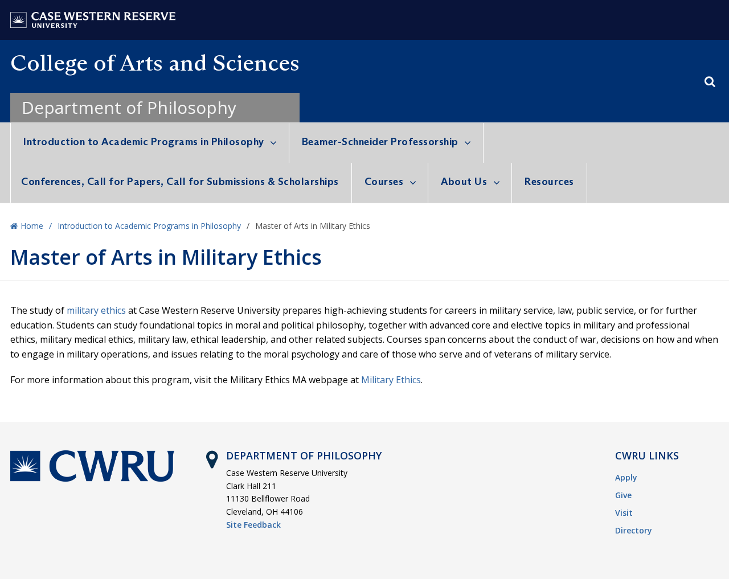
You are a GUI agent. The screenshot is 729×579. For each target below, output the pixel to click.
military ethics (96, 310)
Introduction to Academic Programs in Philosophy (143, 141)
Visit (624, 512)
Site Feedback (253, 524)
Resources (549, 181)
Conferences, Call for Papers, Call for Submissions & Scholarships (180, 181)
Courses (384, 181)
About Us (464, 181)
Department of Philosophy (129, 107)
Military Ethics (391, 379)
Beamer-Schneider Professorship (380, 141)
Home (32, 225)
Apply (626, 477)
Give (623, 495)
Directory (633, 530)
